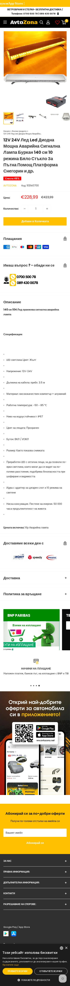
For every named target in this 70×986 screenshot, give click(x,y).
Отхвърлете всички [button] (50, 971)
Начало (6, 131)
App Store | (10, 3)
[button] (35, 980)
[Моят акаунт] (48, 22)
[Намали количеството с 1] (24, 208)
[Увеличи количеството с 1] (47, 208)
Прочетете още (11, 964)
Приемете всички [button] (18, 971)
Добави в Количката (35, 221)
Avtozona (9, 185)
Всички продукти (19, 131)
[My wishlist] (57, 22)
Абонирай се (35, 843)
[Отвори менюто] (5, 22)
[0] (64, 22)
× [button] (66, 948)
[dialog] (35, 965)
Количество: (11, 208)
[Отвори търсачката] (41, 22)
